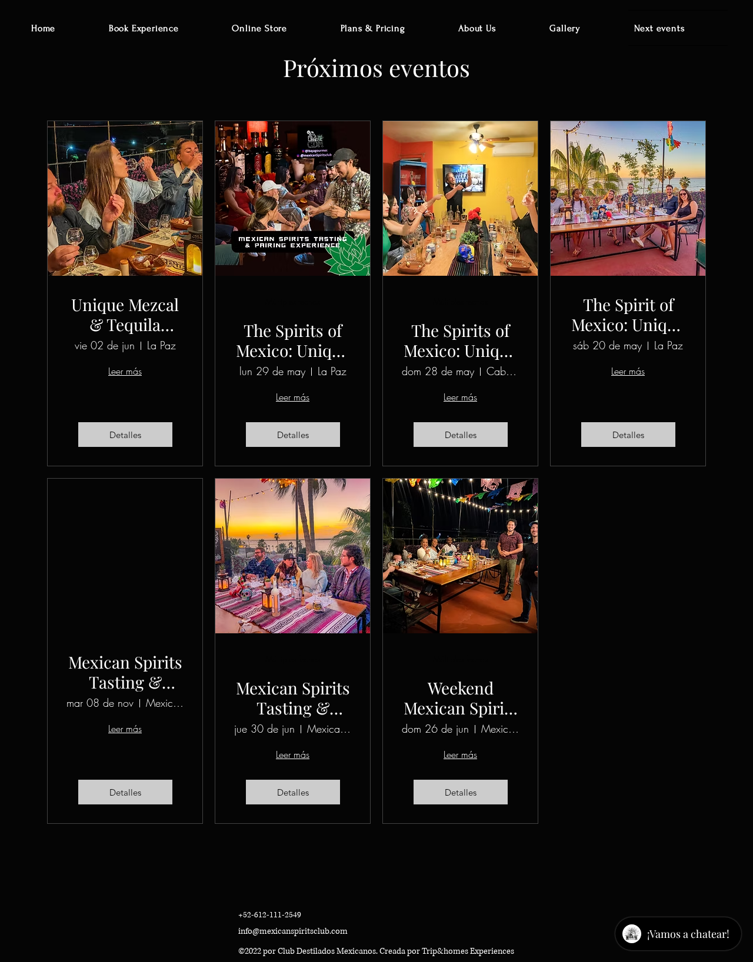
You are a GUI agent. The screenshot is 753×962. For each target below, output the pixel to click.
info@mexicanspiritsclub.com (293, 931)
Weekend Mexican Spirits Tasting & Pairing (461, 697)
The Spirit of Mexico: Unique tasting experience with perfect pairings (628, 314)
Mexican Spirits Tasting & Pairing (125, 672)
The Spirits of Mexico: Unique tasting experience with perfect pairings (292, 340)
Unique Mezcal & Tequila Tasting (125, 314)
